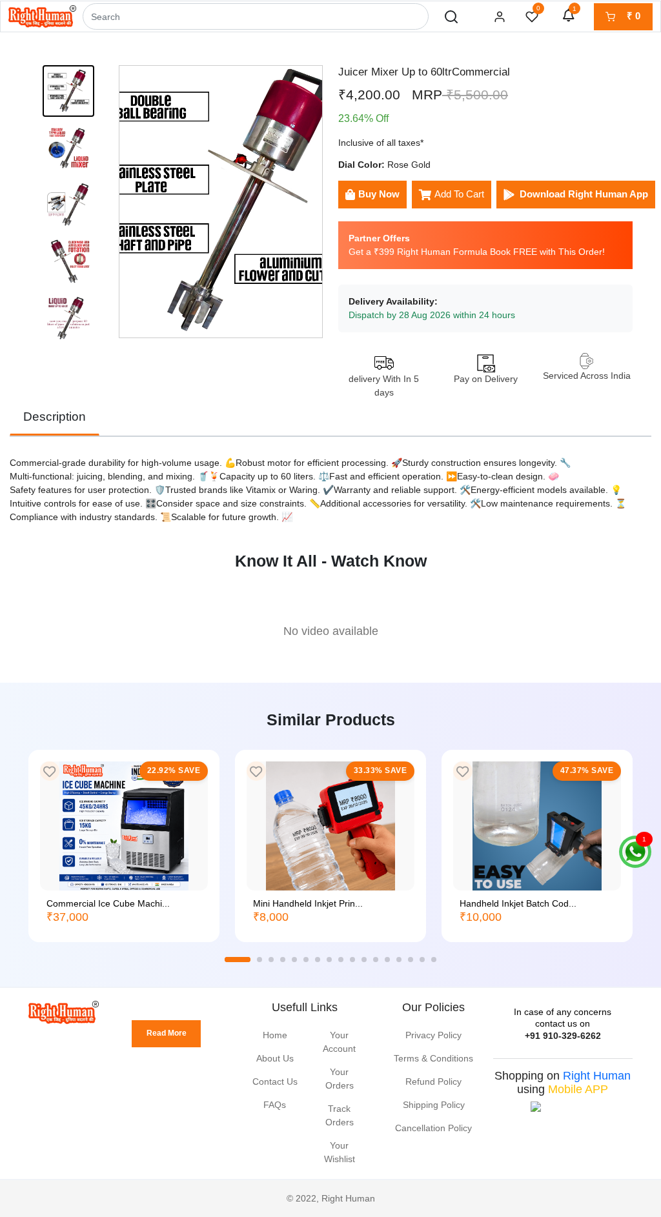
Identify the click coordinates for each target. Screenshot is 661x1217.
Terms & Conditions (433, 1058)
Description (54, 416)
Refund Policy (433, 1081)
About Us (275, 1058)
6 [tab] (306, 959)
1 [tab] (237, 959)
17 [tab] (433, 959)
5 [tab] (294, 959)
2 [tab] (259, 959)
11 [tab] (364, 959)
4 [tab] (282, 959)
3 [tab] (271, 959)
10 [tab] (352, 959)
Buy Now (379, 193)
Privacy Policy (433, 1035)
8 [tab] (329, 959)
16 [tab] (422, 959)
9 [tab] (340, 959)
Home (275, 1035)
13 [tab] (387, 959)
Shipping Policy (434, 1105)
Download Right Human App (584, 193)
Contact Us (275, 1081)
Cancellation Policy (433, 1128)
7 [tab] (317, 959)
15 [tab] (410, 959)
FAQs (274, 1105)
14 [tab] (399, 959)
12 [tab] (375, 959)
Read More (167, 1033)
